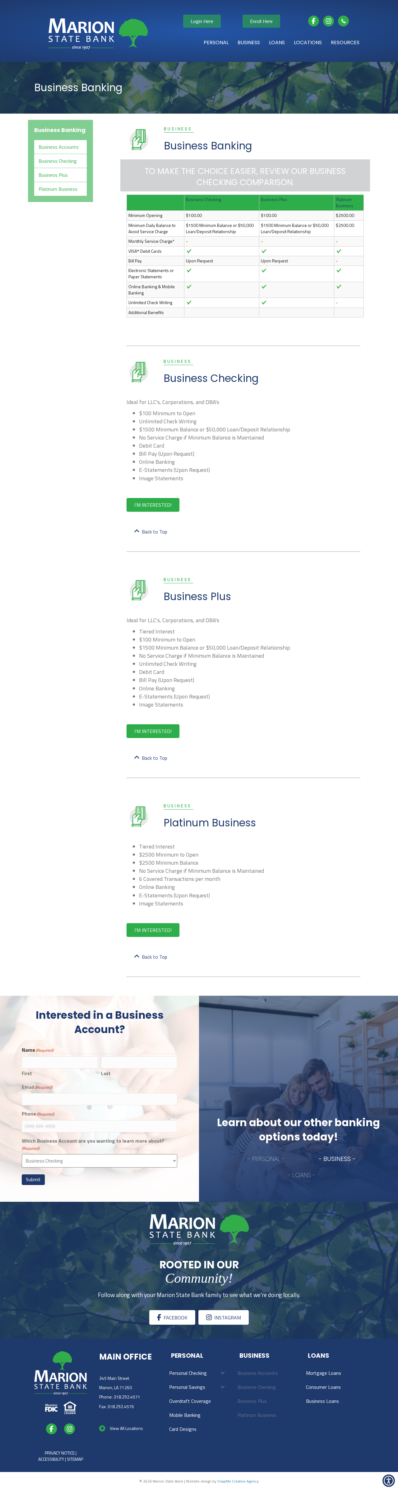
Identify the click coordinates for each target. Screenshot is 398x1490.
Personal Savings (187, 1387)
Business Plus (53, 175)
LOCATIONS (308, 42)
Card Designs (183, 1429)
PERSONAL (216, 42)
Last (106, 1073)
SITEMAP (75, 1459)
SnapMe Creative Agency (238, 1481)
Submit (33, 1179)
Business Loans (322, 1401)
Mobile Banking (185, 1415)
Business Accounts (59, 147)
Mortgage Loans (323, 1373)
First (27, 1073)
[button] (222, 1373)
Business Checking (58, 161)
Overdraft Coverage (190, 1401)
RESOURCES (345, 42)
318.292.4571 (126, 1397)
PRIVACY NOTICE (60, 1453)
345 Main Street (114, 1378)
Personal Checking (188, 1373)
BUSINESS (249, 42)
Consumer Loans (323, 1387)
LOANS (277, 42)
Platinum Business (58, 189)
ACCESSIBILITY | (52, 1459)
